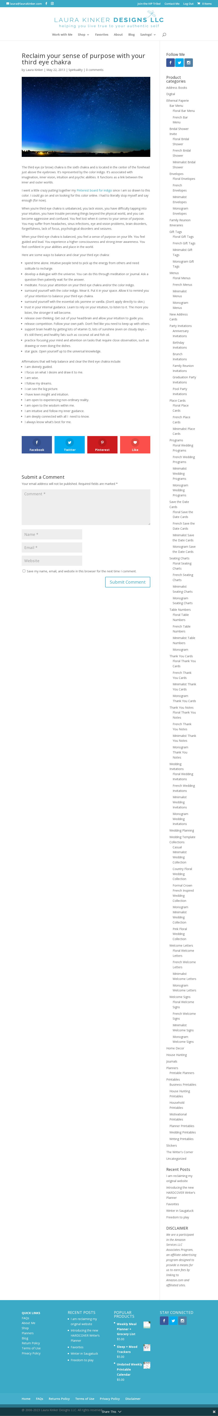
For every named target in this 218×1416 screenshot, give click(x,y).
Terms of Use (31, 1348)
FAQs (25, 1318)
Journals (171, 1061)
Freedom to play (177, 1217)
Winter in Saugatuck (180, 1211)
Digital (170, 94)
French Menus (182, 285)
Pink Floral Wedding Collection (180, 934)
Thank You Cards (181, 656)
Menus (174, 273)
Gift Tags (175, 232)
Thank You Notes (181, 707)
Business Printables (182, 1084)
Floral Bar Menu (184, 111)
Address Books (176, 88)
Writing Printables (181, 1139)
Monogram (180, 649)
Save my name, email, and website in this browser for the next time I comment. (81, 571)
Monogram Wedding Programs (180, 490)
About (118, 35)
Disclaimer (133, 1399)
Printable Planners (181, 1073)
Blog (131, 35)
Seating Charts (179, 558)
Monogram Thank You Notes (180, 752)
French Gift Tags (184, 243)
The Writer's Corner (179, 1152)
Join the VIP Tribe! (149, 4)
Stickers (171, 1145)
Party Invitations (180, 326)
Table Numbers (180, 610)
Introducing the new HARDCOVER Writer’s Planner (180, 1192)
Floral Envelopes (184, 179)
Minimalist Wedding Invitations (180, 802)
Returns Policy (59, 1399)
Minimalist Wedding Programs (180, 473)
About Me (28, 1323)
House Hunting (176, 1055)
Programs (176, 440)
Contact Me (172, 4)
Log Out (188, 4)
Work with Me (62, 35)
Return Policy (31, 1343)
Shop (81, 35)
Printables (173, 1079)
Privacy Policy (31, 1353)
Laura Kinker (34, 70)
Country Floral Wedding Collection (182, 874)
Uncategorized (176, 1159)
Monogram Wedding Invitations (180, 819)
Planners (172, 1068)
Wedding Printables (182, 1132)
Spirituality (76, 70)
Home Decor (175, 1048)
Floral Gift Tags (183, 237)
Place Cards (177, 400)
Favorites (101, 35)
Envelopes (176, 174)
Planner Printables (181, 1126)
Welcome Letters (181, 945)
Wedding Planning (181, 830)
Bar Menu (176, 106)
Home (26, 1399)
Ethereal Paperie (177, 101)
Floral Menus (182, 278)
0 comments (94, 70)
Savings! (146, 35)
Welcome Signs (180, 997)
